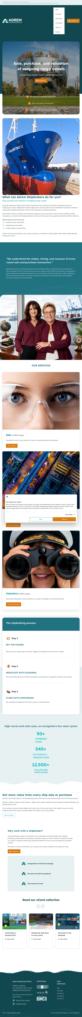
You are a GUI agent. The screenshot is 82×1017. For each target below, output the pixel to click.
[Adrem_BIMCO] (42, 997)
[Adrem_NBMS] (43, 986)
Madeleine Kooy (21, 1004)
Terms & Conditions (74, 1012)
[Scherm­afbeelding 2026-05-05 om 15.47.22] (68, 914)
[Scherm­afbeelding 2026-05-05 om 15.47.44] (14, 914)
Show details (69, 514)
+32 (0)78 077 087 (25, 3)
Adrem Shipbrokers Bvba (13, 1012)
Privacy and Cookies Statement (59, 1012)
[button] (38, 906)
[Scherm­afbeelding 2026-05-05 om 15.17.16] (41, 914)
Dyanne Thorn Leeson (23, 1000)
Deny (40, 519)
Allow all (64, 519)
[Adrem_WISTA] (43, 991)
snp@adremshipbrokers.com (21, 990)
